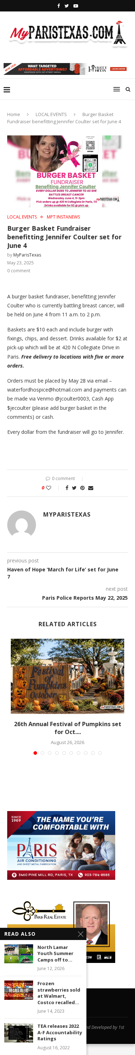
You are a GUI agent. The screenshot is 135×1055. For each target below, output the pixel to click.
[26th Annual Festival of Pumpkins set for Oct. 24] (67, 676)
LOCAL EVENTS (51, 114)
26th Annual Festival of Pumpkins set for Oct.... (67, 728)
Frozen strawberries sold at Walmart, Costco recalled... (58, 993)
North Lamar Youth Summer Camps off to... (55, 953)
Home (13, 114)
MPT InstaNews (63, 217)
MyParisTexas (27, 255)
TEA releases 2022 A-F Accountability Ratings (59, 1032)
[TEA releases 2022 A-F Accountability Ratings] (18, 1032)
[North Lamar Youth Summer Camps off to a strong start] (18, 953)
